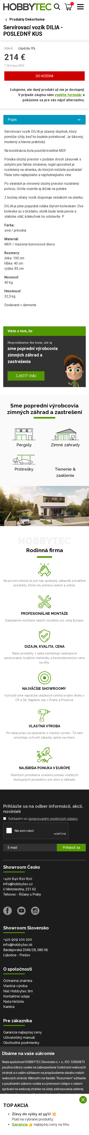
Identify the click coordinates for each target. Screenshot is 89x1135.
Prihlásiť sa (71, 848)
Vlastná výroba (15, 986)
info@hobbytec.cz (18, 884)
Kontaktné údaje (16, 996)
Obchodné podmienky (21, 1043)
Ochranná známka (17, 981)
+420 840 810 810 (17, 879)
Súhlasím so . (43, 819)
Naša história (13, 1001)
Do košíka (44, 76)
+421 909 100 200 (17, 939)
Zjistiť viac (26, 376)
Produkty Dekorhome (27, 19)
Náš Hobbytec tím (18, 991)
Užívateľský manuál (19, 1037)
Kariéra (8, 1007)
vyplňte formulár (68, 95)
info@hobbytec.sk (17, 945)
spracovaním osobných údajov (53, 819)
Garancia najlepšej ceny (22, 1032)
